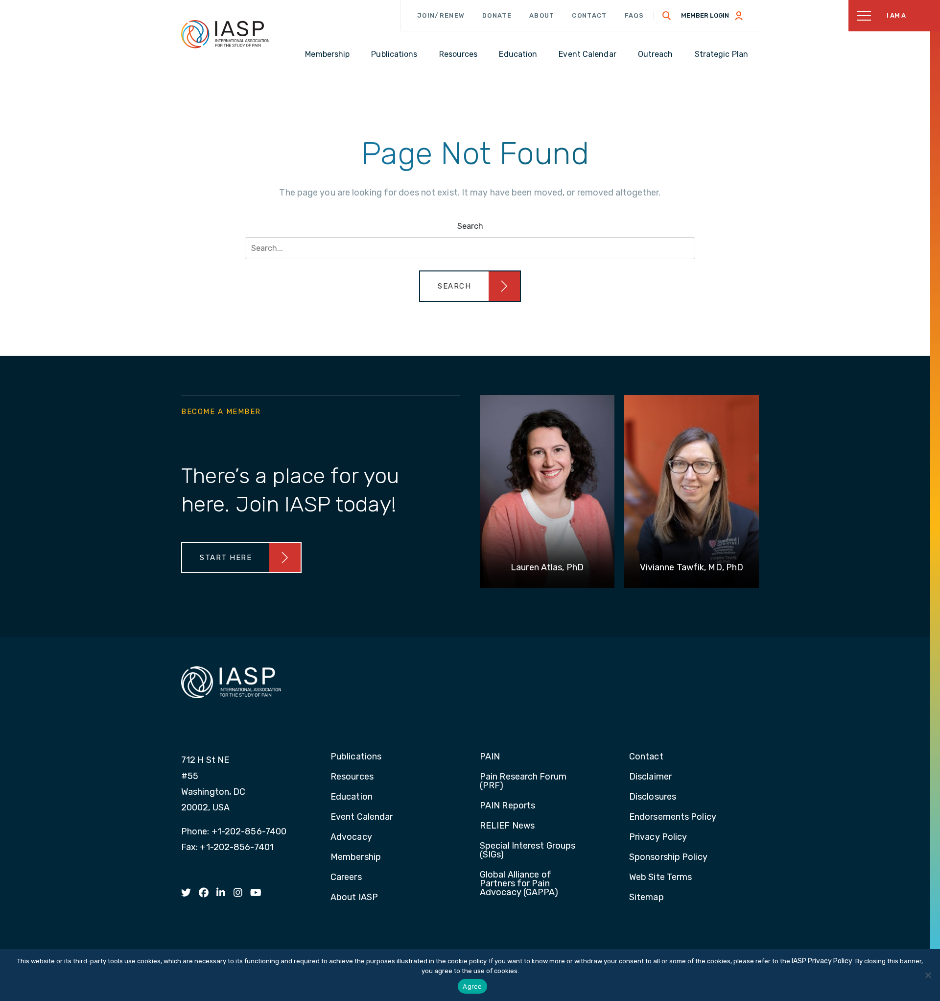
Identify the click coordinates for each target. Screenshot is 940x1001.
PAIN (490, 757)
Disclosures (652, 797)
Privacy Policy (658, 837)
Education (351, 797)
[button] (470, 286)
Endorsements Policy (672, 817)
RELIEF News (507, 826)
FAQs (634, 15)
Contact (589, 15)
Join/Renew (441, 15)
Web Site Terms (660, 877)
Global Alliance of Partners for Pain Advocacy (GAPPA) (519, 884)
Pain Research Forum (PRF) (523, 781)
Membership (355, 857)
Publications (355, 757)
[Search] (666, 15)
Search (470, 226)
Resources (352, 777)
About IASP (354, 898)
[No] (928, 975)
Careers (346, 877)
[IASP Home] (225, 33)
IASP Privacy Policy (822, 961)
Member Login (705, 15)
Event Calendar (361, 817)
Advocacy (351, 837)
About (542, 15)
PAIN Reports (507, 806)
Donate (497, 15)
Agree (472, 986)
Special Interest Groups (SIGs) (527, 850)
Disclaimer (650, 777)
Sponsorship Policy (668, 857)
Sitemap (646, 898)
